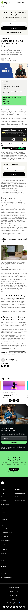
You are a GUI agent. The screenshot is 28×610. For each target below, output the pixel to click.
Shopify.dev (4, 553)
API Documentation (6, 557)
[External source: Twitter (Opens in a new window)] (7, 607)
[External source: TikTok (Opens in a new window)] (17, 607)
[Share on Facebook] (2, 366)
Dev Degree (4, 560)
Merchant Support (5, 529)
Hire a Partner (4, 536)
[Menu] (26, 2)
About (2, 493)
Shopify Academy (5, 540)
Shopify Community (6, 544)
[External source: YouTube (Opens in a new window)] (11, 607)
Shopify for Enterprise (6, 577)
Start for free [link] (14, 28)
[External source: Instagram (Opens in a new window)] (14, 607)
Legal (2, 516)
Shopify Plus (4, 573)
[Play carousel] (14, 400)
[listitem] (14, 389)
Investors (3, 500)
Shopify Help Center (6, 532)
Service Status (4, 519)
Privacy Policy (6, 448)
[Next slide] (17, 400)
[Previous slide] (10, 400)
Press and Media (5, 504)
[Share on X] (5, 366)
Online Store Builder (20, 493)
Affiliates (3, 512)
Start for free (20, 2)
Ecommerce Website (20, 500)
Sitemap (14, 599)
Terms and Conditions (20, 447)
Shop (2, 570)
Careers (3, 497)
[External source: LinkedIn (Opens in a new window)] (20, 607)
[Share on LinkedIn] (8, 366)
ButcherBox (20, 110)
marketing (18, 298)
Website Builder (18, 497)
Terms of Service (14, 591)
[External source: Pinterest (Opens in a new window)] (24, 607)
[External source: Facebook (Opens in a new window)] (4, 607)
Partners (3, 508)
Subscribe (14, 442)
